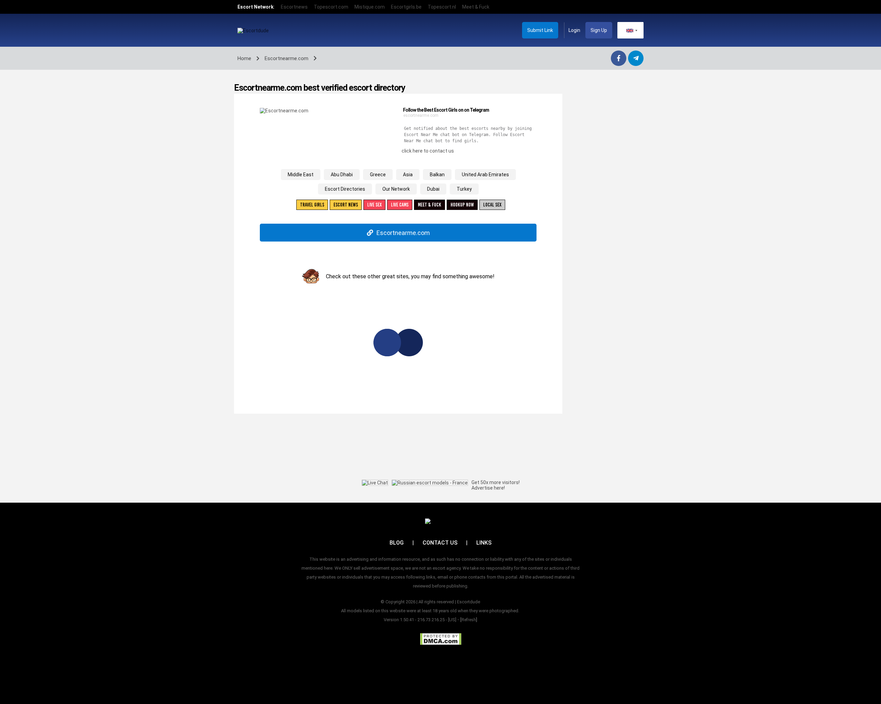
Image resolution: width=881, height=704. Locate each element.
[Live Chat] (375, 483)
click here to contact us (428, 151)
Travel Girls (312, 205)
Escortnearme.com (403, 232)
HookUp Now (462, 205)
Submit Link (540, 30)
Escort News (345, 205)
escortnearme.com (420, 115)
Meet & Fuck (475, 6)
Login (574, 30)
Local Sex (492, 205)
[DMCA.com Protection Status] (440, 639)
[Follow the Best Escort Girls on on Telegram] (284, 110)
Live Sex (374, 205)
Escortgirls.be (406, 6)
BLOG (397, 542)
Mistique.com (369, 6)
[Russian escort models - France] (430, 483)
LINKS (483, 542)
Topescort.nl (442, 6)
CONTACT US (440, 542)
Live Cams (399, 205)
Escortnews (294, 6)
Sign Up (599, 30)
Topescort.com (331, 6)
